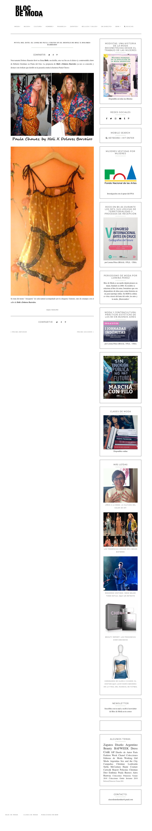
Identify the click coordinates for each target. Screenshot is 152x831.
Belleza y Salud (89, 26)
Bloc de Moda (11, 815)
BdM (118, 26)
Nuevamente (15, 60)
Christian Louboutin (127, 763)
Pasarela (61, 26)
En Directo (106, 26)
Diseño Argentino (126, 745)
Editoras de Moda (112, 758)
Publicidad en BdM (49, 815)
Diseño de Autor (124, 752)
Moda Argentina (111, 760)
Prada (120, 772)
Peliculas (124, 769)
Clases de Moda (31, 815)
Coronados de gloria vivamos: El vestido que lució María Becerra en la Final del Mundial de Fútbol (120, 684)
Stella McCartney (112, 766)
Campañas (108, 763)
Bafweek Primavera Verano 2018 (113, 781)
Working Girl (131, 758)
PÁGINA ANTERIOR (19, 332)
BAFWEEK (121, 748)
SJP (113, 752)
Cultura (37, 26)
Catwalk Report (111, 769)
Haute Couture (130, 766)
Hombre (49, 26)
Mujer (26, 26)
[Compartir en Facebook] (53, 54)
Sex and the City (129, 760)
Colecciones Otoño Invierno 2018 (123, 778)
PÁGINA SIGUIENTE (85, 332)
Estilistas (113, 772)
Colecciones (132, 755)
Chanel (121, 755)
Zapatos (73, 26)
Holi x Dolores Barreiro (66, 63)
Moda (16, 26)
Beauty (107, 748)
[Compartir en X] (49, 54)
